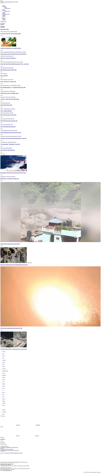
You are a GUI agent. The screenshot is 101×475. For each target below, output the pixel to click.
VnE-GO (4, 362)
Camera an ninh (7, 11)
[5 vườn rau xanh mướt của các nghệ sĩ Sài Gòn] (8, 46)
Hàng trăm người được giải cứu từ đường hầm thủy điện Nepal (14, 264)
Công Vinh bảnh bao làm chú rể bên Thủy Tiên (10, 132)
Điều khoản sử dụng (3, 462)
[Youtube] (67, 462)
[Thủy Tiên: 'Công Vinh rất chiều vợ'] (6, 56)
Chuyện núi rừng (7, 8)
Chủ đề (4, 19)
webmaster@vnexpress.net (7, 470)
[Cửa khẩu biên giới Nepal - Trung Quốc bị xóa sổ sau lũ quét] (13, 347)
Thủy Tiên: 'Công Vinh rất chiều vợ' (8, 58)
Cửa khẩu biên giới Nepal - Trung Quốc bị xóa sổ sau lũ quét (13, 349)
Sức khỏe (4, 18)
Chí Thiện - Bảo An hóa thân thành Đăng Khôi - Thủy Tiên (13, 138)
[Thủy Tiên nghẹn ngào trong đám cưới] (7, 118)
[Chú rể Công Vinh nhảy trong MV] (6, 124)
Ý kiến (3, 394)
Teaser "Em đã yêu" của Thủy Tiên (8, 81)
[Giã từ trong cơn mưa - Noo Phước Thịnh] (7, 91)
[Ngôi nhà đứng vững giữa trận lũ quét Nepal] (50, 241)
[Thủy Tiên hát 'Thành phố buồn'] (6, 148)
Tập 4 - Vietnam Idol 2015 (6, 110)
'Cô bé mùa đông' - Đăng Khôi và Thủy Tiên (10, 144)
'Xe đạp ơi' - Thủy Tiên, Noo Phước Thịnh (9, 99)
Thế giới (4, 13)
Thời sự (4, 5)
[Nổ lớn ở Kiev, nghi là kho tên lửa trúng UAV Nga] (50, 326)
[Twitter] (51, 462)
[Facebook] (35, 462)
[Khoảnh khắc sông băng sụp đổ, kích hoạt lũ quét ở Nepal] (13, 170)
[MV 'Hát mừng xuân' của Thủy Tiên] (6, 67)
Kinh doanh (4, 368)
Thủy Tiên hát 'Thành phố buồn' (7, 150)
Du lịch (3, 392)
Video (1, 0)
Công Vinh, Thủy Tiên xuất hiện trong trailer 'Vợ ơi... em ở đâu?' (14, 64)
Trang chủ (4, 351)
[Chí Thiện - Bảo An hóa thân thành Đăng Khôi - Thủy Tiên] (10, 136)
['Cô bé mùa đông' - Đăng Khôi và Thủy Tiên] (8, 142)
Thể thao (4, 15)
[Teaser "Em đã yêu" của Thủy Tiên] (6, 79)
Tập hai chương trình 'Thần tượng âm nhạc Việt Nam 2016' (13, 54)
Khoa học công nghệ (6, 14)
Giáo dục (4, 16)
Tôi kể (6, 7)
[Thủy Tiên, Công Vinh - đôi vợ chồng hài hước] (8, 31)
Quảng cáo (37, 435)
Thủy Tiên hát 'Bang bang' (6, 105)
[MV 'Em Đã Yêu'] (3, 73)
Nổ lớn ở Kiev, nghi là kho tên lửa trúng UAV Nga (11, 328)
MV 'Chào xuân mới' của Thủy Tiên (8, 114)
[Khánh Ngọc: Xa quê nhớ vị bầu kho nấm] (7, 176)
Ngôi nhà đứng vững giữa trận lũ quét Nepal (10, 243)
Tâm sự (3, 396)
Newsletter (4, 409)
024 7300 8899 (6, 469)
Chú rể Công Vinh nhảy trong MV (7, 126)
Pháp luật (4, 10)
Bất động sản (4, 375)
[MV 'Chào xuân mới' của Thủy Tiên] (6, 112)
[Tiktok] (83, 462)
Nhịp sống (4, 6)
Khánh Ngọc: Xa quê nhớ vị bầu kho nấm (9, 178)
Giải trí (4, 12)
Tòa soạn (17, 435)
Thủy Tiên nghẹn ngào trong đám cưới (8, 120)
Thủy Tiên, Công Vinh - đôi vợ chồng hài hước (10, 33)
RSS (18, 462)
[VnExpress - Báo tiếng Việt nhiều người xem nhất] (9, 1)
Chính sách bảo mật (10, 462)
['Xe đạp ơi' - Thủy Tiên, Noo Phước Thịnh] (7, 97)
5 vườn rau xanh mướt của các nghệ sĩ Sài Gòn (10, 48)
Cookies (15, 462)
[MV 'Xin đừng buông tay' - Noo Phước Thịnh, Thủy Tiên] (10, 85)
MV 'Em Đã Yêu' (4, 75)
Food (3, 9)
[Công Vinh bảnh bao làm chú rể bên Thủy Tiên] (8, 130)
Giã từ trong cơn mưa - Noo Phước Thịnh (9, 93)
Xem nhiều (4, 403)
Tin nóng (4, 405)
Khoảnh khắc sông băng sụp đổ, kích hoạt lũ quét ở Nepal (13, 172)
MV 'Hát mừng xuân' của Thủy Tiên (8, 69)
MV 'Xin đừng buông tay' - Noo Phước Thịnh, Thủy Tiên (12, 87)
